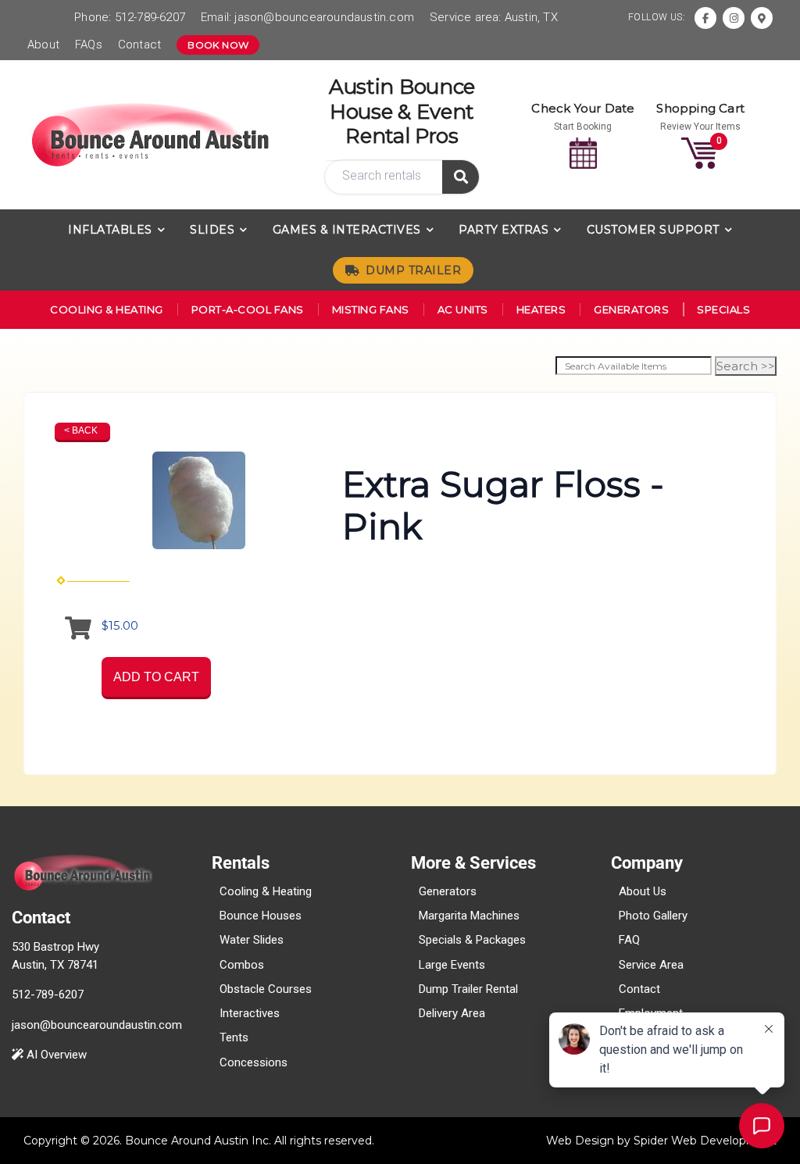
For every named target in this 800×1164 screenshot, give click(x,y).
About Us (642, 891)
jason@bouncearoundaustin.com (324, 17)
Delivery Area (452, 1013)
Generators (631, 309)
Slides (212, 230)
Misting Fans (370, 309)
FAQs (88, 44)
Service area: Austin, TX (494, 17)
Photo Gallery (653, 916)
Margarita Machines (469, 916)
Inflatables (110, 230)
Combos (242, 965)
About (43, 44)
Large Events (452, 965)
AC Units (463, 309)
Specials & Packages (472, 940)
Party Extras (503, 230)
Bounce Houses (261, 916)
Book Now (218, 45)
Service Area (651, 965)
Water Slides (252, 940)
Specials (723, 309)
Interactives (250, 1013)
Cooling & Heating (106, 309)
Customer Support (653, 230)
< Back (81, 430)
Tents (234, 1037)
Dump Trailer (413, 270)
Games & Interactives (347, 230)
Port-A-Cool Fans (247, 309)
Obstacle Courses (266, 989)
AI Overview (55, 1055)
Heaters (541, 309)
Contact (139, 44)
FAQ (629, 940)
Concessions (254, 1062)
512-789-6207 (150, 17)
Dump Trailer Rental (468, 989)
